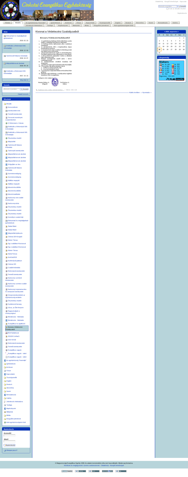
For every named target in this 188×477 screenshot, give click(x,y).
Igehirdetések (55, 22)
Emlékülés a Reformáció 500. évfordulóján (16, 48)
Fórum (79, 22)
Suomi (151, 22)
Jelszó (6, 439)
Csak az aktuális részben (177, 8)
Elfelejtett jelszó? (11, 450)
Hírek (5, 32)
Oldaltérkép (159, 1)
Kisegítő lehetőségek (171, 1)
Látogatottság (164, 57)
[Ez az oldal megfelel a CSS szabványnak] (94, 471)
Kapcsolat (183, 1)
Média (87, 25)
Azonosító (7, 433)
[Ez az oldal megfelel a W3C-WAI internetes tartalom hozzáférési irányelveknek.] (120, 471)
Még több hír (24, 80)
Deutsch (128, 22)
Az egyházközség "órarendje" (36, 22)
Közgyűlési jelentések (101, 25)
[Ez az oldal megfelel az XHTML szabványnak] (80, 471)
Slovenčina (140, 22)
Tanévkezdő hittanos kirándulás (17, 57)
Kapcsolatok (90, 22)
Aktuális (21, 19)
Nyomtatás (146, 92)
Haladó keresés (23, 94)
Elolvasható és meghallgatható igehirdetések (16, 38)
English (117, 22)
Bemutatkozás (163, 22)
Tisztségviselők (105, 22)
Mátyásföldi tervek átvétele (17, 65)
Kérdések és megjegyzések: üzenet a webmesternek (82, 465)
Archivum (68, 22)
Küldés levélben (134, 92)
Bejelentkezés (182, 13)
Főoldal (13, 19)
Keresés (6, 85)
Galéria (175, 22)
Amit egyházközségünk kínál (123, 25)
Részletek (7, 99)
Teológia (50, 25)
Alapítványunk (63, 25)
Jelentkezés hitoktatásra (34, 25)
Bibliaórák (76, 25)
